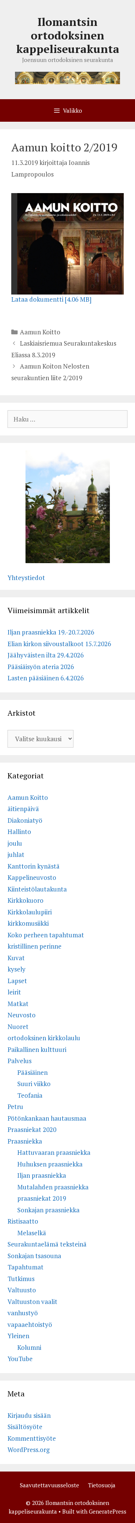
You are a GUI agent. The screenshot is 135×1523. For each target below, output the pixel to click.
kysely (17, 969)
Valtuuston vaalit (32, 1301)
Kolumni (29, 1347)
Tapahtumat (26, 1267)
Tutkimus (21, 1278)
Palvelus (20, 1060)
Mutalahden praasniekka (52, 1187)
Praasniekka (25, 1141)
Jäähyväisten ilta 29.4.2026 (46, 655)
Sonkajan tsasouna (34, 1255)
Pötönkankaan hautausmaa (47, 1118)
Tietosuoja (102, 1485)
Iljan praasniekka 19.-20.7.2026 (51, 632)
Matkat (18, 1003)
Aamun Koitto (40, 332)
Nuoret (18, 1026)
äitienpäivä (23, 808)
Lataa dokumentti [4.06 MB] (51, 299)
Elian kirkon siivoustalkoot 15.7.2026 (59, 643)
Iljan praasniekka (41, 1175)
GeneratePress (107, 1511)
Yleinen (18, 1335)
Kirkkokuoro (26, 900)
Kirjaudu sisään (29, 1415)
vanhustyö (23, 1312)
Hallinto (19, 831)
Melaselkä (31, 1232)
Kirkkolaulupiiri (30, 912)
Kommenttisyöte (32, 1438)
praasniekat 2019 (41, 1198)
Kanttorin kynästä (34, 866)
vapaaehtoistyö (30, 1324)
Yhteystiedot (26, 577)
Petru (15, 1106)
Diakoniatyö (25, 820)
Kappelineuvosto (32, 877)
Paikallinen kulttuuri (37, 1049)
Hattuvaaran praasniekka (53, 1152)
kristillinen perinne (35, 946)
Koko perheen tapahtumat (46, 935)
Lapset (17, 980)
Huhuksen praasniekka (49, 1164)
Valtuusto (22, 1290)
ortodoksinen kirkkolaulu (44, 1037)
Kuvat (16, 957)
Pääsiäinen (32, 1072)
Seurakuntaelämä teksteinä (47, 1244)
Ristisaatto (23, 1221)
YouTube (20, 1358)
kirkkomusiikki (28, 923)
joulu (15, 843)
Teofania (29, 1095)
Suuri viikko (34, 1083)
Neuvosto (22, 1015)
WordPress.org (29, 1449)
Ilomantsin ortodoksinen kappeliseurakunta (67, 35)
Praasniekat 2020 (32, 1129)
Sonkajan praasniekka (48, 1210)
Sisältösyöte (25, 1426)
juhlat (16, 854)
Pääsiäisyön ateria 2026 (41, 666)
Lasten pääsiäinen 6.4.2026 (46, 678)
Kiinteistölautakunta (37, 889)
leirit (14, 992)
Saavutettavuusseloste (49, 1485)
